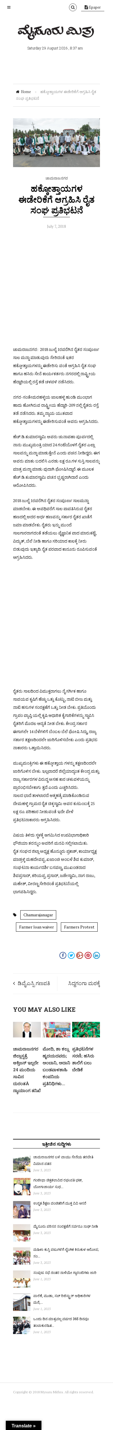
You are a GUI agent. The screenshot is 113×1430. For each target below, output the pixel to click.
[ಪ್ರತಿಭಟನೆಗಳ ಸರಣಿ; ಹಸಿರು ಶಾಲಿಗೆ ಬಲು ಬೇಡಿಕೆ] (86, 1036)
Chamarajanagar (38, 914)
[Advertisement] (56, 289)
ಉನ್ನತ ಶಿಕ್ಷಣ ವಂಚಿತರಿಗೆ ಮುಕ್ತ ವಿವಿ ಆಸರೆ (59, 1203)
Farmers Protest (79, 927)
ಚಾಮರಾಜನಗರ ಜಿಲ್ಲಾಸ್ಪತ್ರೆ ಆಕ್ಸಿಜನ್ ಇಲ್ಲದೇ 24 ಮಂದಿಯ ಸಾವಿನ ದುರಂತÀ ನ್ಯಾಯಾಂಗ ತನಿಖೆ (27, 1069)
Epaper (94, 7)
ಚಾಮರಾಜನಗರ (56, 178)
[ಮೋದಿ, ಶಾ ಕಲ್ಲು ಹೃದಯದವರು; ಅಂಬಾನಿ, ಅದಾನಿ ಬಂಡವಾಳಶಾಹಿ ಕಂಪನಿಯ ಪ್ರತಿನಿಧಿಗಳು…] (56, 1036)
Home (26, 91)
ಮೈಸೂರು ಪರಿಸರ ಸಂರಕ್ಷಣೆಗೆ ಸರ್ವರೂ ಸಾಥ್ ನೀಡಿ (65, 1226)
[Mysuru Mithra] (56, 33)
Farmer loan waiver (36, 927)
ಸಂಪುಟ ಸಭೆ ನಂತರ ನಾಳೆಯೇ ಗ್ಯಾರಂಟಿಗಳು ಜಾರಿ (64, 1272)
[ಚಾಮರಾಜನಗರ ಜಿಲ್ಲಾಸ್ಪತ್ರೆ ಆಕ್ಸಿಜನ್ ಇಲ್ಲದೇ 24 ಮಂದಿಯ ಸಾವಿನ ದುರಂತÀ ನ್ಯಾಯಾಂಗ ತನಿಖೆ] (27, 1036)
